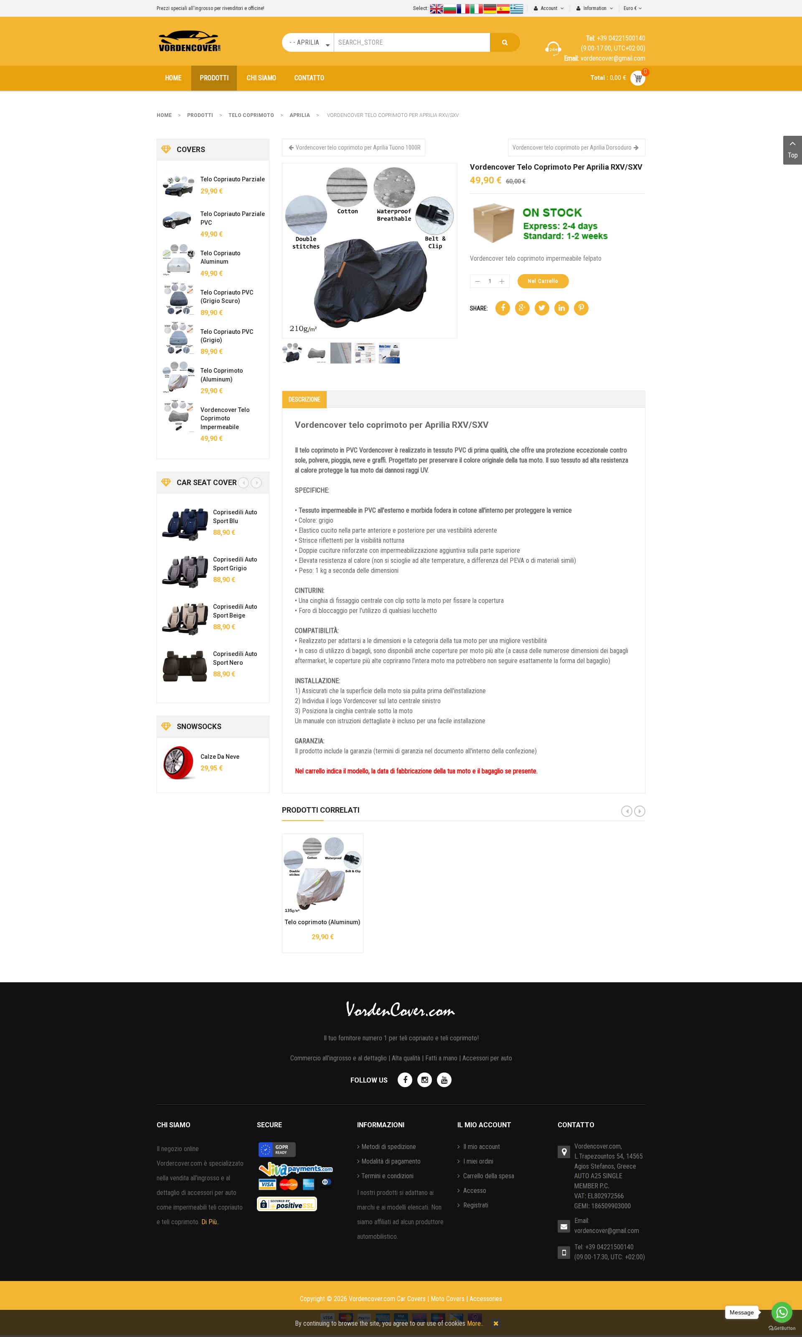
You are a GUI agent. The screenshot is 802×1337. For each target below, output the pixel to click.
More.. (475, 1323)
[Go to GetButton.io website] (782, 1328)
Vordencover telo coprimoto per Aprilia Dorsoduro (572, 147)
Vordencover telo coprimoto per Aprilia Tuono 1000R (358, 147)
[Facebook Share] (502, 308)
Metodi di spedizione (388, 1147)
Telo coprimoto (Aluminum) (322, 922)
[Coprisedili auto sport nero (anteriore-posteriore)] (178, 666)
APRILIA (299, 115)
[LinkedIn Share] (561, 308)
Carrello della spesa (488, 1176)
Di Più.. (210, 1222)
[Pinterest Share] (581, 308)
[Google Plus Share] (522, 308)
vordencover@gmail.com (606, 1231)
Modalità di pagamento (391, 1161)
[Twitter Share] (542, 308)
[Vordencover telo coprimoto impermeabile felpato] (178, 416)
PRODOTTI (200, 115)
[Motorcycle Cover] (369, 250)
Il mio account (481, 1147)
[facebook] (405, 1080)
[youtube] (444, 1080)
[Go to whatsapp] (782, 1312)
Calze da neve (219, 756)
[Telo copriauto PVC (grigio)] (178, 338)
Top (793, 155)
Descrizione (304, 399)
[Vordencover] (189, 41)
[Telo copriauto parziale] (178, 185)
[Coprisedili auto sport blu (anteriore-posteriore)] (178, 525)
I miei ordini (477, 1161)
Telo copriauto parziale (232, 179)
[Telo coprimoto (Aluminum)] (178, 377)
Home (164, 115)
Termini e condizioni (387, 1176)
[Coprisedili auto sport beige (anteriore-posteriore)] (178, 619)
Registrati (475, 1205)
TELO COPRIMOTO (251, 115)
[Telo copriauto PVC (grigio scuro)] (178, 298)
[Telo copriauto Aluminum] (178, 259)
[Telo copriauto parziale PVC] (178, 220)
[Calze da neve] (178, 763)
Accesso (474, 1191)
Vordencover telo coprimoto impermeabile (225, 418)
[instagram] (424, 1080)
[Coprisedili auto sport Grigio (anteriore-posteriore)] (178, 572)
